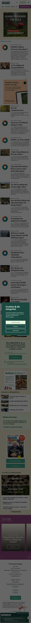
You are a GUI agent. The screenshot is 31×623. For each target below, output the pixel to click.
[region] (15, 311)
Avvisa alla (15, 330)
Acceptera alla (16, 322)
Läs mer (12, 317)
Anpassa (15, 326)
